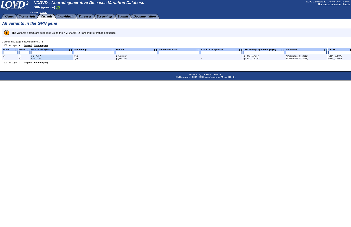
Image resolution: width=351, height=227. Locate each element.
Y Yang (43, 12)
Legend (28, 45)
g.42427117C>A (251, 56)
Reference (293, 49)
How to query (41, 45)
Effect (8, 49)
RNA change (82, 49)
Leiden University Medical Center (219, 77)
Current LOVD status (338, 1)
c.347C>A (36, 56)
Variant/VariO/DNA (170, 49)
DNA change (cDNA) (43, 49)
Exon (23, 49)
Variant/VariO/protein (213, 49)
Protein (121, 49)
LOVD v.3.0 (207, 74)
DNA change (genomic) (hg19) (261, 49)
